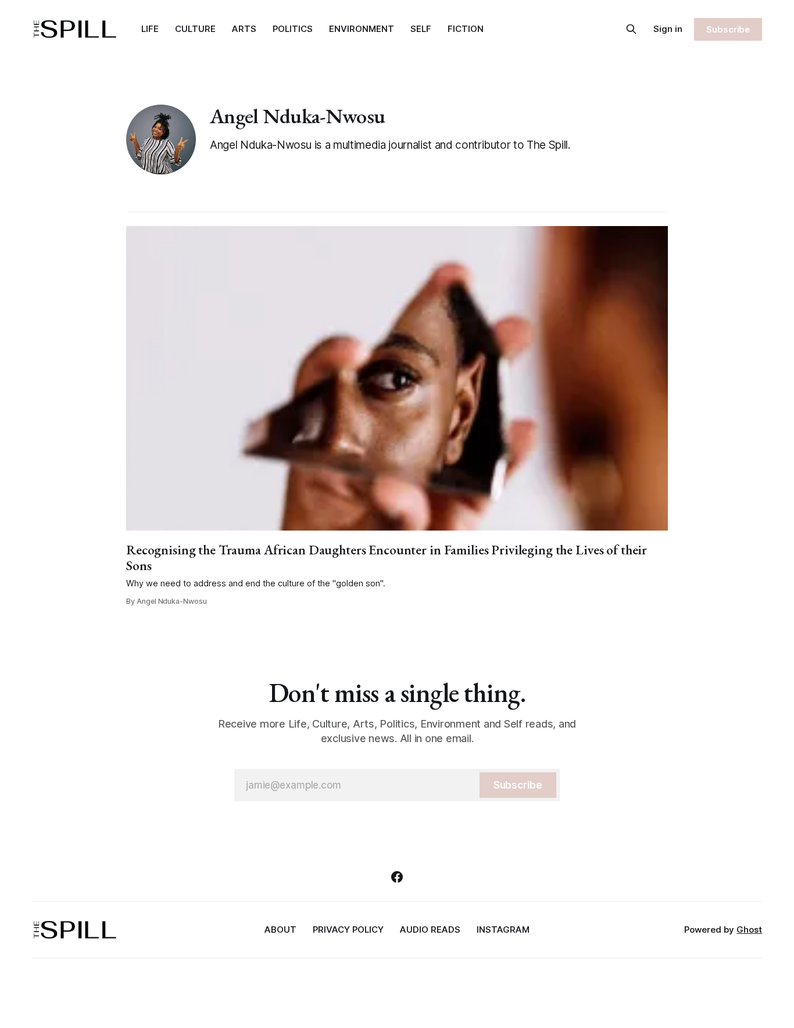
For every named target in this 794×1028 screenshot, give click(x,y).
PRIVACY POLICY (348, 929)
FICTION (466, 28)
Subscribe (728, 29)
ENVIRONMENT (361, 28)
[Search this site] (631, 29)
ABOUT (280, 929)
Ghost (749, 929)
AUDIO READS (430, 929)
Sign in (667, 28)
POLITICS (293, 28)
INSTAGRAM (503, 929)
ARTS (244, 28)
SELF (420, 28)
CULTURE (195, 28)
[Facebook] (397, 877)
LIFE (150, 28)
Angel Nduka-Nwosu (297, 116)
